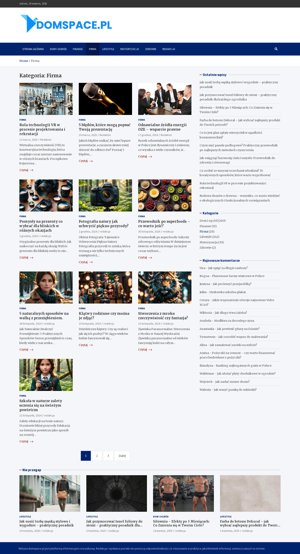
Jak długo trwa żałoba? (231, 313)
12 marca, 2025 (28, 139)
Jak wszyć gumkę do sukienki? (235, 390)
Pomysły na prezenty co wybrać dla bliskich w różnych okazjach (41, 226)
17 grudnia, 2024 (148, 135)
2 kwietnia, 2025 (162, 531)
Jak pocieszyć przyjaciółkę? (232, 284)
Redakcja (168, 49)
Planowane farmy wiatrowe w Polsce (238, 276)
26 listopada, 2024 (30, 323)
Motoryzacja (129, 49)
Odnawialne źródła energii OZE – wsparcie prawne (162, 127)
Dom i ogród (58, 49)
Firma (92, 49)
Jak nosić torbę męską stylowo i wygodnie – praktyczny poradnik (46, 523)
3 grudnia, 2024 (28, 236)
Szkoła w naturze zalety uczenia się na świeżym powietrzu (40, 405)
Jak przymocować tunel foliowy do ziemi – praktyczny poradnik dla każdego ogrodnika (114, 525)
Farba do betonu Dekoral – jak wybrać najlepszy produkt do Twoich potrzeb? (250, 525)
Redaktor (46, 139)
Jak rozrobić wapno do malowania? (243, 337)
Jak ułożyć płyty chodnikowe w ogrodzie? (246, 373)
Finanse (78, 49)
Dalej (122, 456)
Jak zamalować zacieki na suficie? (233, 345)
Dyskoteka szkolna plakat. (227, 292)
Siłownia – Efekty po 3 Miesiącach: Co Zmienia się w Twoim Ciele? (181, 523)
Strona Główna (33, 49)
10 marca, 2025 (88, 135)
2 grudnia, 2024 (88, 231)
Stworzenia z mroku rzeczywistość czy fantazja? (163, 315)
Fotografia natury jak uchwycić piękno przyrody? (104, 223)
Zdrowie (150, 49)
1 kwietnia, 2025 (229, 531)
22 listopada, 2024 (149, 323)
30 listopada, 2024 (149, 231)
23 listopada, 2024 (90, 323)
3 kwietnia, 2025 (96, 531)
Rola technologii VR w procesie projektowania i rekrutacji (42, 129)
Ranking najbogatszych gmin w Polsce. (244, 365)
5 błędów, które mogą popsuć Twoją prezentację (104, 127)
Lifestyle (108, 49)
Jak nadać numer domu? (232, 382)
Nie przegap (31, 470)
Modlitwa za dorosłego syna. (234, 321)
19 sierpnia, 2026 (29, 531)
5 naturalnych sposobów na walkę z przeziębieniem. (44, 315)
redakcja (45, 236)
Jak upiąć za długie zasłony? (228, 268)
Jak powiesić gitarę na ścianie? (238, 329)
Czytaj (24, 170)
